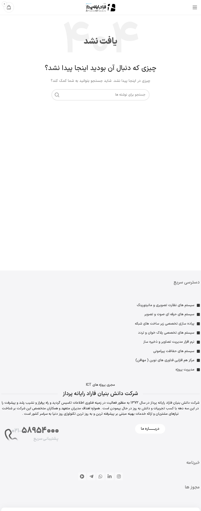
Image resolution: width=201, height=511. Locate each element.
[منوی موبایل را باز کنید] (195, 7)
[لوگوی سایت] (100, 7)
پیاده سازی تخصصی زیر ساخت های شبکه (164, 323)
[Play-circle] (82, 476)
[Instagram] (119, 476)
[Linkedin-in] (109, 476)
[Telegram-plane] (91, 476)
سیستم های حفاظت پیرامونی (173, 351)
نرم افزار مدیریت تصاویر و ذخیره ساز (168, 341)
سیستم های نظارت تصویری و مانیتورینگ (165, 305)
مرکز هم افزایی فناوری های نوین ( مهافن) (165, 360)
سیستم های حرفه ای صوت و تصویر (169, 314)
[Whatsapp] (100, 476)
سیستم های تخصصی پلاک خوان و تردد (166, 332)
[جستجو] (57, 94)
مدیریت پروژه (185, 369)
